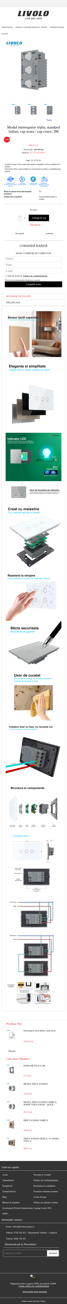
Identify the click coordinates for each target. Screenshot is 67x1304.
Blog (4, 1197)
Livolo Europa (40, 1197)
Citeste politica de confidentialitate (34, 1286)
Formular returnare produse (46, 1191)
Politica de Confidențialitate (46, 1180)
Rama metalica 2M (34, 1066)
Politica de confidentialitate (35, 276)
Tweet (49, 120)
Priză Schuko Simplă (36, 1120)
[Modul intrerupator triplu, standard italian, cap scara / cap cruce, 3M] (33, 98)
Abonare (12, 1051)
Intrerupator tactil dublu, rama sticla (39, 1031)
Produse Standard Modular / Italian (31, 27)
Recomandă (19, 233)
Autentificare (8, 1180)
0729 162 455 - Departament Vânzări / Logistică (35, 1233)
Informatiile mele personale (35, 1292)
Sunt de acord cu (27, 276)
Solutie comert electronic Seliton (33, 1301)
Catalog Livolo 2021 (43, 1208)
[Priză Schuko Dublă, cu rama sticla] (11, 1143)
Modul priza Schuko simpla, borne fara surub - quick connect (40, 1103)
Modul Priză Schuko (36, 1084)
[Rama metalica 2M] (11, 1070)
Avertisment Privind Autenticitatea (17, 1208)
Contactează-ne (9, 1191)
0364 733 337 (20, 1239)
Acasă (4, 1175)
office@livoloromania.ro (23, 1227)
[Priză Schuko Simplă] (11, 1124)
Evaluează (49, 233)
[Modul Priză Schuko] (11, 1088)
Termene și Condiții (42, 1175)
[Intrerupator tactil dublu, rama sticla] (11, 1035)
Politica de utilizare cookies (46, 1202)
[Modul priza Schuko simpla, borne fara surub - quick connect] (11, 1106)
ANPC (5, 1214)
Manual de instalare (10, 1202)
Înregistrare (7, 1186)
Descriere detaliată (18, 296)
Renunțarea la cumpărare (44, 1186)
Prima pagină (7, 27)
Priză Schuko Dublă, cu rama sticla (41, 1140)
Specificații (13, 302)
